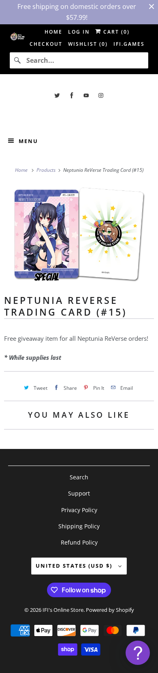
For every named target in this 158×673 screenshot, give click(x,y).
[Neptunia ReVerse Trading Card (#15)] (79, 233)
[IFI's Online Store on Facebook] (71, 95)
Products (46, 170)
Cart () (115, 31)
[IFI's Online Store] (79, 114)
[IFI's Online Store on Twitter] (57, 95)
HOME (53, 31)
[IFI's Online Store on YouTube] (86, 95)
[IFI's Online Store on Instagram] (101, 95)
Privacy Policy (79, 510)
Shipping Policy (79, 526)
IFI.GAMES (129, 44)
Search (79, 477)
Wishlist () (88, 44)
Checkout (46, 44)
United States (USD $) (75, 565)
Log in (79, 31)
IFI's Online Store (63, 609)
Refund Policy (79, 542)
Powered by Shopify (110, 609)
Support (79, 493)
